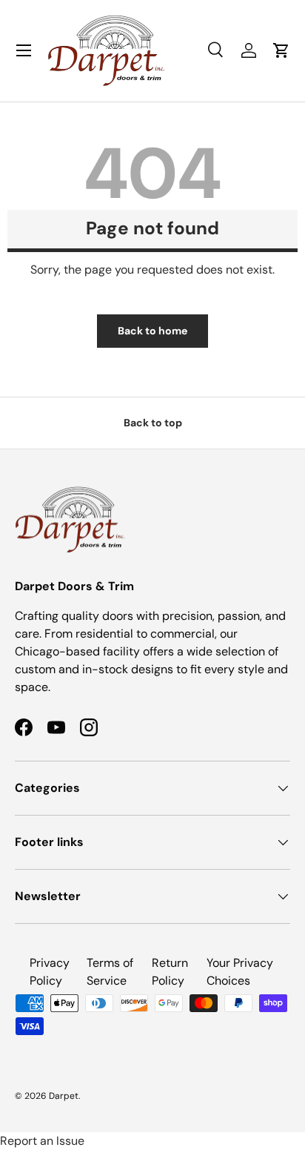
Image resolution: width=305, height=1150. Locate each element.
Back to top (153, 422)
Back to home (152, 330)
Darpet (63, 1096)
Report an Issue (42, 1141)
